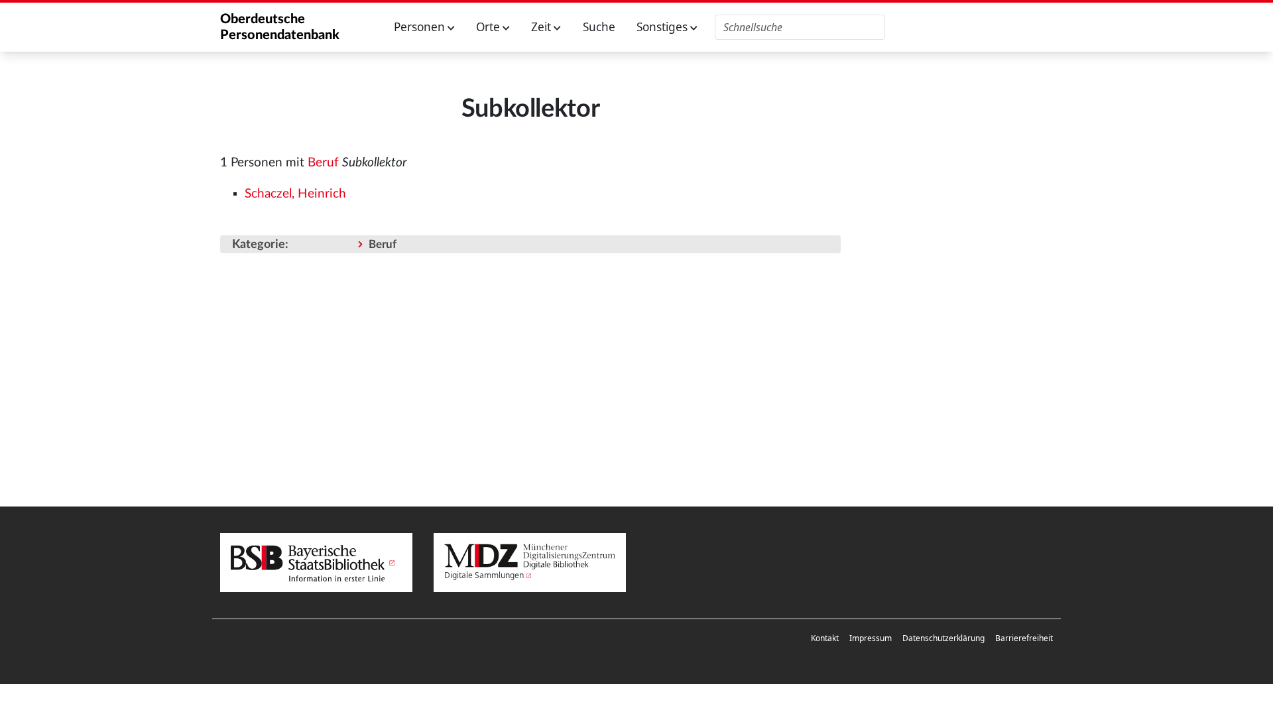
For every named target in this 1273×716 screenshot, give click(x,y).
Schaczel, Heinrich (295, 194)
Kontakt (825, 638)
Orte (489, 26)
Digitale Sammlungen (484, 575)
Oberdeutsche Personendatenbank (279, 27)
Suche (599, 26)
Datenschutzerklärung (943, 638)
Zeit (542, 26)
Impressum (870, 638)
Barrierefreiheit (1024, 638)
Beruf (323, 162)
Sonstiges (663, 26)
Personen (421, 26)
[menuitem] (825, 638)
